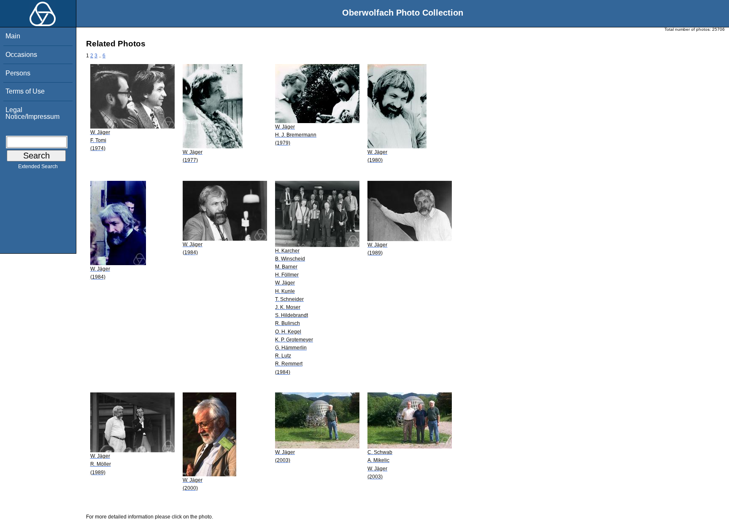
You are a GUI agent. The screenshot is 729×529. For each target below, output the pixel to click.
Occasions (21, 54)
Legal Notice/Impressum (32, 113)
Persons (17, 73)
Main (12, 36)
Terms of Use (25, 91)
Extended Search (38, 166)
